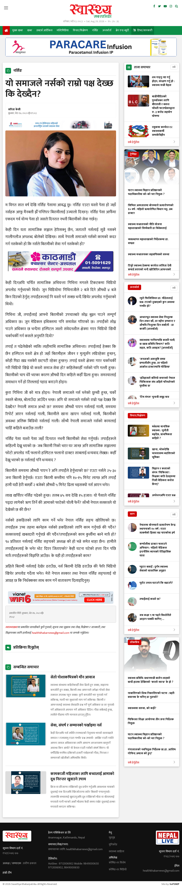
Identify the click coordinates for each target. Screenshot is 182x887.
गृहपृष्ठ (112, 837)
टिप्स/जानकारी (144, 30)
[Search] (176, 6)
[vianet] (60, 603)
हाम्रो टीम (7, 872)
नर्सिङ (95, 30)
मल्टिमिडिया (63, 30)
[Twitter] (159, 6)
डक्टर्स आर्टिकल (44, 30)
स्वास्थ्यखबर (11, 627)
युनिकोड (113, 844)
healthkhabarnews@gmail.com (51, 633)
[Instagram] (171, 6)
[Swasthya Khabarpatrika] (91, 11)
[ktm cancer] (60, 275)
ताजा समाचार (142, 67)
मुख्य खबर (17, 30)
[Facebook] (154, 6)
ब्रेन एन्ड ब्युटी (122, 30)
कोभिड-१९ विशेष (117, 862)
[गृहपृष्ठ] (6, 30)
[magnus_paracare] (91, 55)
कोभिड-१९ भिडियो (118, 869)
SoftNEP (174, 884)
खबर (29, 30)
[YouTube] (165, 6)
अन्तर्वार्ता (106, 30)
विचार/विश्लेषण (80, 30)
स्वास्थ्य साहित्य (116, 851)
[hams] (60, 127)
